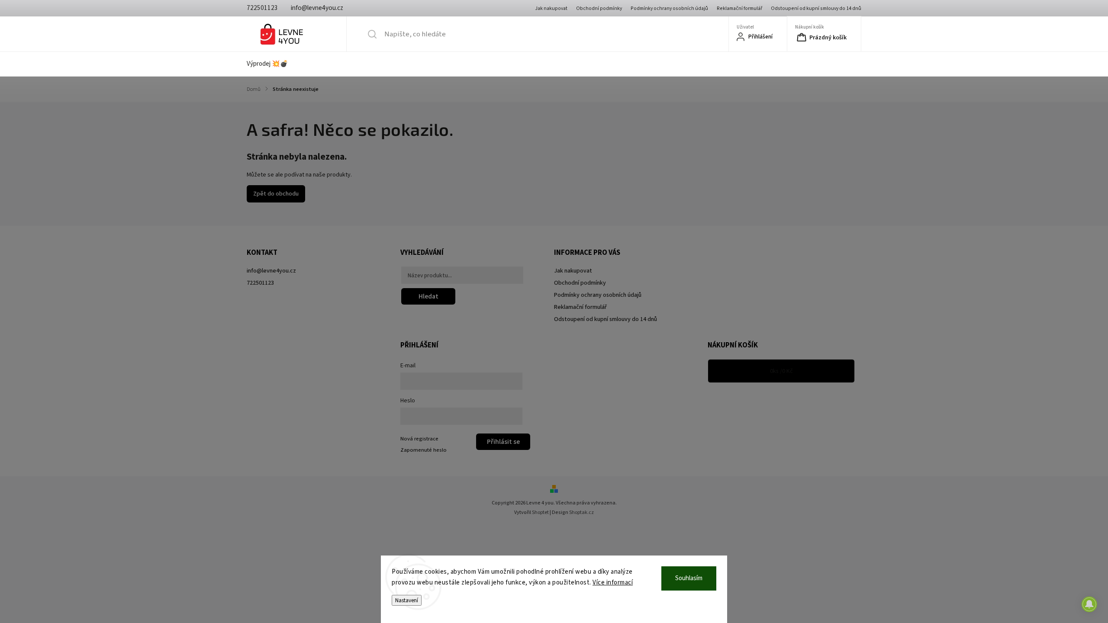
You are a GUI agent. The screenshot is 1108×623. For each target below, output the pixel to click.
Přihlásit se (503, 441)
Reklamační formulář (739, 8)
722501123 (260, 283)
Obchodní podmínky (599, 8)
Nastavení (406, 600)
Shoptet (540, 512)
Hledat (428, 296)
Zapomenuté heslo (423, 450)
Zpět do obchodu (276, 193)
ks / (781, 371)
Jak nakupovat (551, 8)
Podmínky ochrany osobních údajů (669, 8)
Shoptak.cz (581, 512)
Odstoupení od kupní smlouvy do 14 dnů (816, 8)
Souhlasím (688, 578)
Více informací (613, 582)
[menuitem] (273, 64)
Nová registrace (419, 439)
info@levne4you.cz (271, 271)
